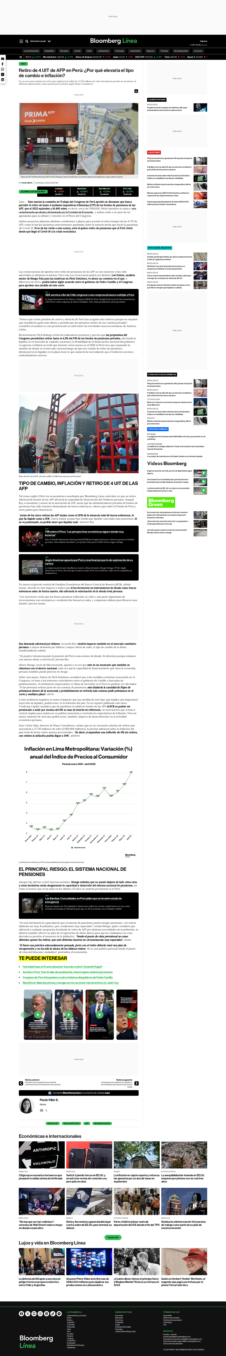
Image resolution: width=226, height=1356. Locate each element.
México (70, 1320)
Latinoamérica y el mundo (76, 1315)
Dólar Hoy (119, 1320)
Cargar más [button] (113, 1237)
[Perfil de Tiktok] (52, 1313)
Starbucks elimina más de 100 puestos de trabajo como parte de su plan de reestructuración (183, 1225)
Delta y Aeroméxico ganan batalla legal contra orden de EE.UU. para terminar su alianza (89, 1225)
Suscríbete (167, 1315)
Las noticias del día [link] (31, 51)
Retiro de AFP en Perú (71, 1123)
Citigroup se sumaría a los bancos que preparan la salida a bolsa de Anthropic (41, 1177)
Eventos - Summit (170, 1334)
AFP (86, 1123)
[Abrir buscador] (27, 41)
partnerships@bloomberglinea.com (177, 1337)
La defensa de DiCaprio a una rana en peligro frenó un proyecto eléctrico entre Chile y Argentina (40, 1282)
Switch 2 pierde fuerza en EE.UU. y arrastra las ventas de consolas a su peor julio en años (86, 1178)
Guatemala (71, 1347)
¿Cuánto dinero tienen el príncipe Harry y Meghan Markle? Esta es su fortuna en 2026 (136, 1282)
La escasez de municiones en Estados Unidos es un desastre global (174, 456)
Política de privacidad (171, 1318)
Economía (119, 1315)
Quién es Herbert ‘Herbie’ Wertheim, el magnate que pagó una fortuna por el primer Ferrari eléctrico (183, 1282)
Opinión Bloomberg (158, 429)
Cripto (117, 1325)
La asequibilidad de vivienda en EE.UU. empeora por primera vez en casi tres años (183, 1178)
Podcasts (118, 1329)
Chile (69, 1329)
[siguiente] (136, 1083)
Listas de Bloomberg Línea (125, 1331)
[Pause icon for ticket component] (20, 57)
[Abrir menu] (21, 41)
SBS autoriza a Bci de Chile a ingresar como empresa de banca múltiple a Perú (89, 295)
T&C (165, 1325)
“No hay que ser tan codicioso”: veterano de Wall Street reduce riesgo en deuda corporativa (40, 1225)
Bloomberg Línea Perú (102, 1123)
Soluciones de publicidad (172, 1344)
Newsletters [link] (49, 51)
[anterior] (21, 1083)
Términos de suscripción (172, 1320)
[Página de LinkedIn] (46, 1313)
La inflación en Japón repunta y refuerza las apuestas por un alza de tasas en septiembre (137, 1178)
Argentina (70, 1322)
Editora (43, 1104)
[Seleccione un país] (49, 41)
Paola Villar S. (27, 183)
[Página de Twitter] (27, 1313)
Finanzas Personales (123, 1327)
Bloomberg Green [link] (181, 51)
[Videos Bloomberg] (177, 464)
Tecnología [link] (119, 51)
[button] (136, 91)
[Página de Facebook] (21, 1313)
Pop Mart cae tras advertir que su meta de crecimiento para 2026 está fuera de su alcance (43, 1083)
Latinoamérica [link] (103, 51)
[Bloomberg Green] (177, 502)
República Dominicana (75, 1345)
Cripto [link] (89, 51)
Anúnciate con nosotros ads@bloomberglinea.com (182, 1339)
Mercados (119, 1318)
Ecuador (70, 1334)
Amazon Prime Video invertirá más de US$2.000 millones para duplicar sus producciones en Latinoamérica (87, 1282)
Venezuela (71, 1327)
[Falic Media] (191, 45)
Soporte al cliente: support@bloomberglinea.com (182, 1341)
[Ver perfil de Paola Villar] (29, 1106)
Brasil (69, 1318)
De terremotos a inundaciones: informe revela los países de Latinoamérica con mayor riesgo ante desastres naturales (167, 515)
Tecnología (167, 1322)
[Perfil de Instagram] (40, 1313)
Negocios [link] (150, 51)
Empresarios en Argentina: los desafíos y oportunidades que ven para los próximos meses (116, 1084)
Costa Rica (71, 1341)
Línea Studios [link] (135, 51)
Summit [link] (77, 51)
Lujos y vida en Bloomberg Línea (52, 1243)
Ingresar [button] (203, 41)
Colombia (71, 1325)
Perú (23, 64)
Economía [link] (198, 51)
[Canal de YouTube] (34, 1313)
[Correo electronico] (41, 1110)
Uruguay (70, 1338)
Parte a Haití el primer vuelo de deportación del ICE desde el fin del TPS (137, 1223)
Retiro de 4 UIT (53, 1123)
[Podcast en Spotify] (59, 1313)
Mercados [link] (64, 51)
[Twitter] (46, 1110)
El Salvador (71, 1343)
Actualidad (119, 1322)
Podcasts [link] (164, 51)
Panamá (70, 1336)
